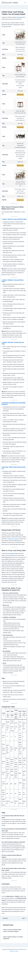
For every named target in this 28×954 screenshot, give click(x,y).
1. (14, 219)
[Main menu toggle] (25, 2)
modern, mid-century (13, 538)
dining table (19, 17)
